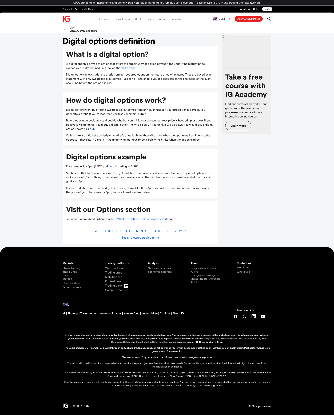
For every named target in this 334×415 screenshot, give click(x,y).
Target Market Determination (152, 341)
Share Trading (71, 268)
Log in (267, 9)
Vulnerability (150, 313)
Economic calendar (160, 271)
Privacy (116, 313)
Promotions (177, 18)
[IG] (66, 19)
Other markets (72, 287)
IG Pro (194, 271)
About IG (178, 313)
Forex (66, 275)
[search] (269, 19)
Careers (266, 406)
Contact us (244, 263)
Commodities (71, 282)
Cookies (165, 313)
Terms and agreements (95, 313)
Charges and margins (204, 275)
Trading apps (113, 272)
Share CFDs (70, 271)
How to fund (132, 313)
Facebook (235, 316)
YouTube (263, 316)
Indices (67, 278)
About (162, 18)
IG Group (254, 406)
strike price (128, 67)
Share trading (123, 18)
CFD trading (104, 18)
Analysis (153, 263)
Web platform (114, 268)
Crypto (138, 18)
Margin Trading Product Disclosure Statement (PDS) (232, 338)
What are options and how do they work (143, 218)
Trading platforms (117, 263)
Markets (68, 263)
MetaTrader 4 (113, 276)
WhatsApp (243, 271)
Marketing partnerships (205, 278)
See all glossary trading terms (140, 237)
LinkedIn (254, 316)
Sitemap (72, 313)
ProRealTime (113, 281)
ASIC (193, 282)
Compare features (116, 289)
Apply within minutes (248, 18)
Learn (151, 18)
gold (111, 166)
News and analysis (159, 268)
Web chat (243, 267)
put (92, 128)
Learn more (238, 125)
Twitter (245, 316)
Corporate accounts (203, 268)
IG (64, 313)
